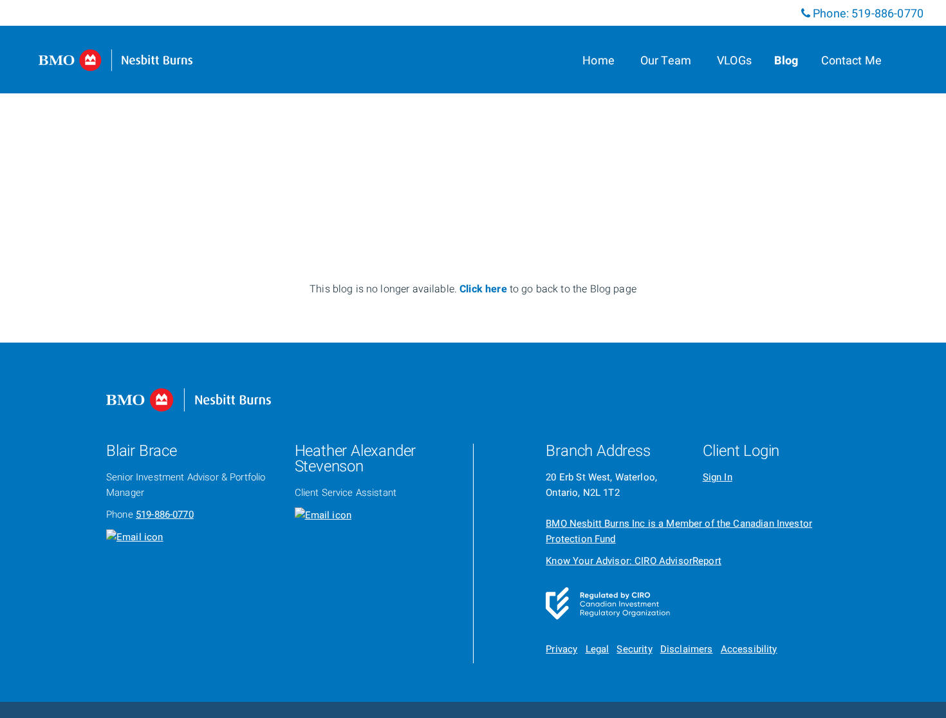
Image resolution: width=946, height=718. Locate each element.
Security (634, 649)
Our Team (665, 61)
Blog (786, 61)
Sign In (717, 477)
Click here (484, 289)
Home (598, 61)
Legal (597, 649)
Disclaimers (686, 649)
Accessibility (749, 649)
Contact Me (851, 61)
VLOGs (734, 61)
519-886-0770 (887, 14)
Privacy (561, 649)
